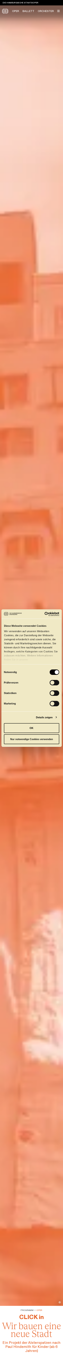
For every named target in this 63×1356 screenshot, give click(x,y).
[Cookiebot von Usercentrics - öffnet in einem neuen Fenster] (45, 614)
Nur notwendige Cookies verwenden (31, 739)
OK (31, 728)
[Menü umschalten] (58, 11)
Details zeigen (44, 717)
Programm (27, 1310)
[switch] (54, 682)
